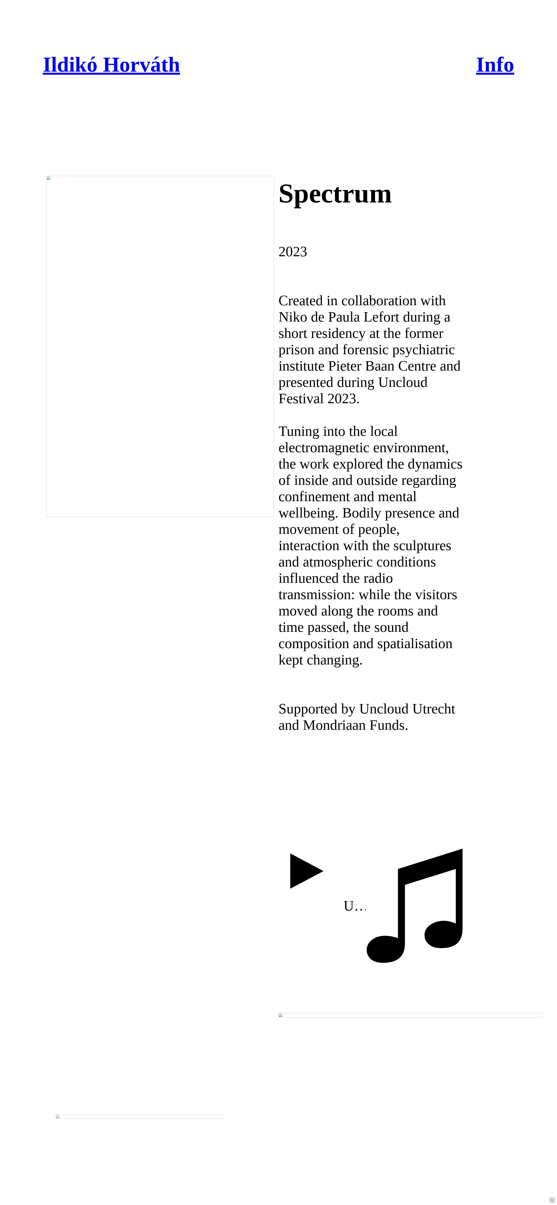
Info (495, 64)
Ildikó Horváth (111, 64)
